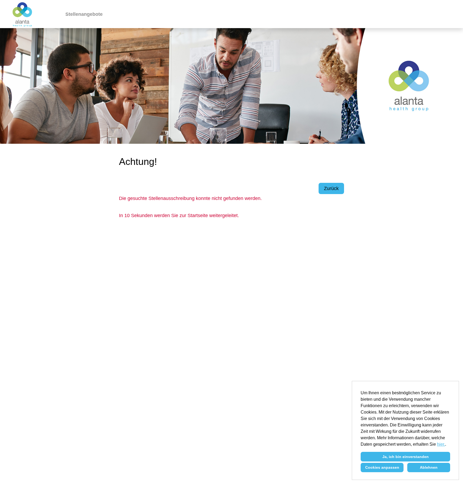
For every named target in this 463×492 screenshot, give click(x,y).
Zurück (331, 188)
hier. (441, 444)
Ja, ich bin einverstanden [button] (405, 457)
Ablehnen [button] (429, 467)
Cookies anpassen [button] (382, 467)
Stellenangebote (84, 14)
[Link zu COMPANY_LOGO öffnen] (23, 14)
